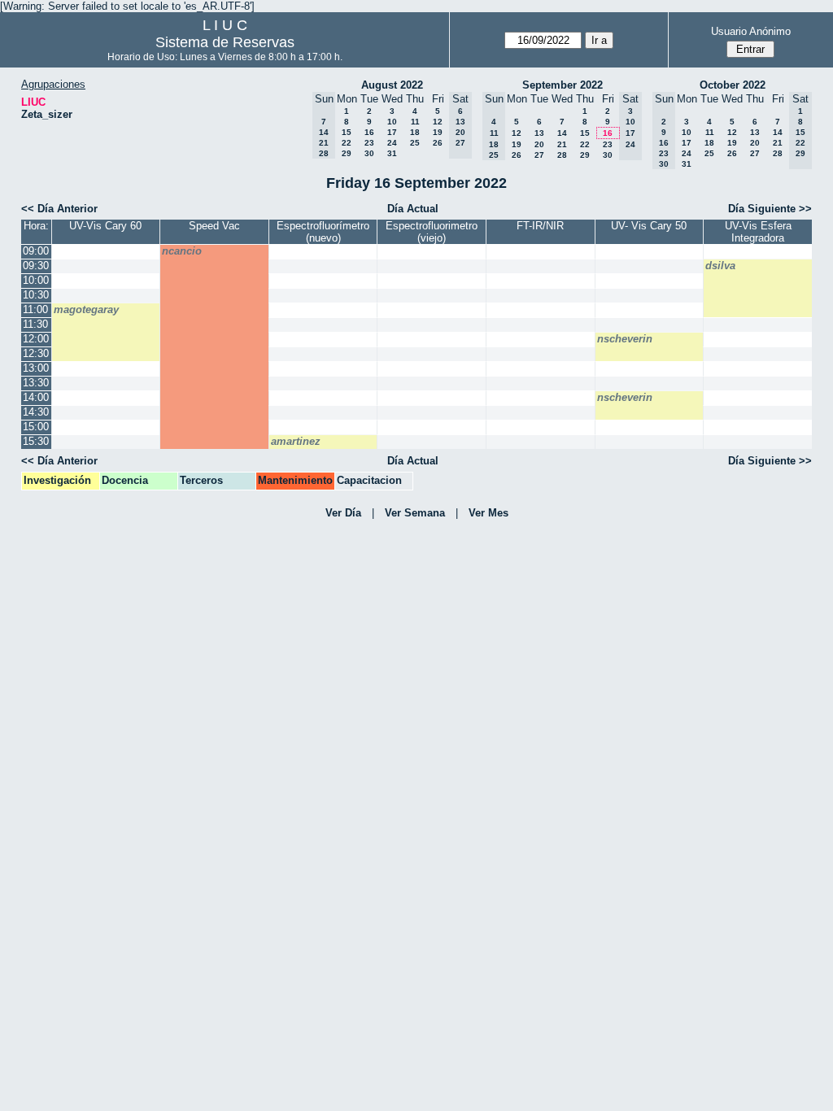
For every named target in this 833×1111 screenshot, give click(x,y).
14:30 (36, 412)
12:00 (36, 339)
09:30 (36, 265)
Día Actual (412, 209)
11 (415, 121)
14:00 (36, 397)
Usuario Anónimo (751, 31)
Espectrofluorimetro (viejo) (432, 232)
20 (539, 144)
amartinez (296, 441)
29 (346, 153)
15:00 (36, 426)
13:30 (36, 383)
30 (369, 153)
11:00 (35, 309)
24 (392, 142)
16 (369, 132)
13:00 (36, 368)
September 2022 (562, 85)
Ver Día (343, 513)
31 (392, 153)
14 (562, 133)
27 (539, 154)
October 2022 (732, 85)
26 (438, 142)
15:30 (36, 441)
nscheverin (624, 339)
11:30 (35, 324)
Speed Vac (214, 226)
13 (539, 133)
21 (562, 144)
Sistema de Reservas (224, 42)
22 (346, 142)
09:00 (36, 251)
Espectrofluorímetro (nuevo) (323, 232)
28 (562, 154)
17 (392, 132)
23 (369, 142)
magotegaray (86, 309)
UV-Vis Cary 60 (105, 226)
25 (415, 142)
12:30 (36, 353)
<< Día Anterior (59, 209)
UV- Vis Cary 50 (649, 226)
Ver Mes (488, 513)
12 (438, 121)
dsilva (720, 265)
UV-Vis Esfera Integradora (758, 232)
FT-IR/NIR (540, 226)
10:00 (36, 280)
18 (415, 132)
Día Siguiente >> (770, 209)
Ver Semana (415, 513)
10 (392, 121)
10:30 (36, 295)
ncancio (182, 251)
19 (438, 132)
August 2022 (392, 85)
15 (346, 132)
